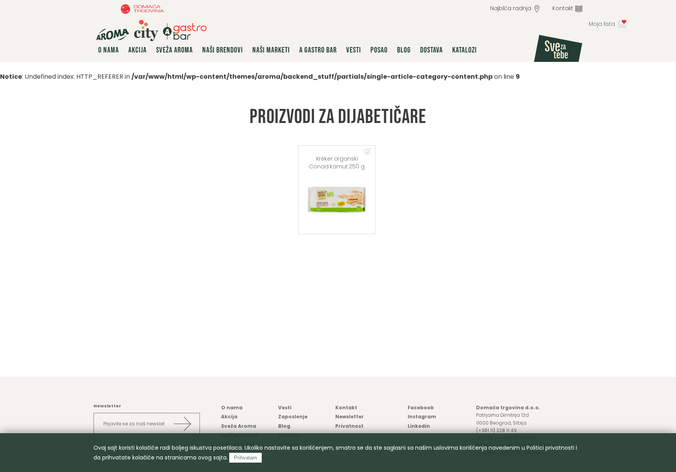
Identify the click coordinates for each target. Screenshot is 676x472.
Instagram (422, 416)
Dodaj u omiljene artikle (367, 151)
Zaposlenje (292, 416)
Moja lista (602, 24)
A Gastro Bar (318, 50)
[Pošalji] (182, 424)
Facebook (421, 407)
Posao (379, 50)
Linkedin (419, 426)
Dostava (431, 50)
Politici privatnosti (550, 448)
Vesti (353, 50)
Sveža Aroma (174, 50)
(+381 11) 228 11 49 (496, 430)
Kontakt (562, 8)
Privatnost (349, 426)
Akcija (137, 50)
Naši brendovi (222, 50)
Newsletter (349, 416)
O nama (108, 50)
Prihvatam (245, 458)
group (151, 30)
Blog (404, 50)
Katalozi (464, 50)
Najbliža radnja (510, 8)
